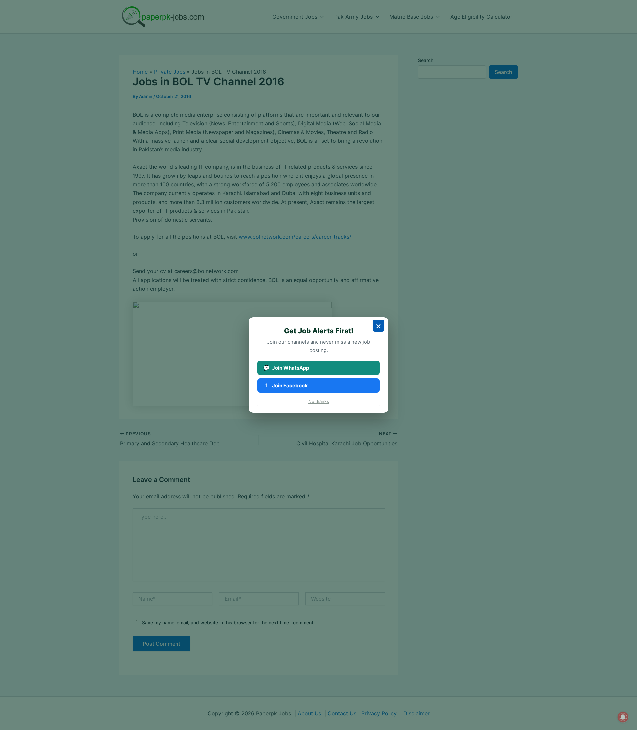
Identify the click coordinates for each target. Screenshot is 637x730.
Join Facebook (286, 385)
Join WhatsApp (286, 368)
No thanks (318, 401)
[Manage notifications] (623, 717)
